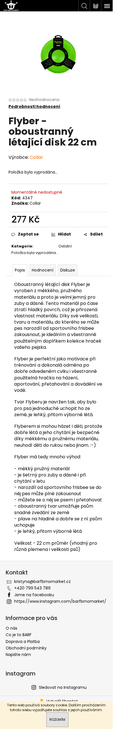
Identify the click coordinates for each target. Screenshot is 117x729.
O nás (11, 628)
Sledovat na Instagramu (63, 687)
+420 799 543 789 (32, 588)
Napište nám (18, 654)
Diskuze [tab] (67, 270)
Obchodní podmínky (26, 648)
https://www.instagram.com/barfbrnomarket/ (60, 601)
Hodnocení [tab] (42, 270)
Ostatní (65, 246)
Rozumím (57, 719)
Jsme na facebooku (34, 595)
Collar (35, 203)
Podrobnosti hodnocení (34, 106)
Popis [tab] (20, 270)
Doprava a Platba (23, 641)
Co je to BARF (19, 635)
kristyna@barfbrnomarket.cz (42, 581)
